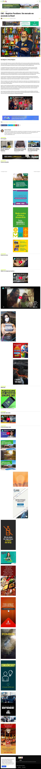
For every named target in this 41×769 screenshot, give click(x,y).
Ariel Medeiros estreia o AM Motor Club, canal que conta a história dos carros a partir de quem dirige (33, 149)
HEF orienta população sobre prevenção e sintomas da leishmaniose (5, 149)
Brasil (6, 11)
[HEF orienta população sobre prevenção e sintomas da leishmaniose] (7, 144)
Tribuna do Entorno (22, 765)
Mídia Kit (19, 767)
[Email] (18, 125)
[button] (1, 1)
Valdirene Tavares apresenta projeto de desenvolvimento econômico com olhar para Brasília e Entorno (20, 149)
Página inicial (3, 11)
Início (16, 767)
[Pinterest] (16, 125)
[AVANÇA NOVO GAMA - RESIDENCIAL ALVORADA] (20, 181)
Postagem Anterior (4, 171)
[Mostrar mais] (20, 125)
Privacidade (24, 767)
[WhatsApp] (14, 125)
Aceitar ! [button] (4, 766)
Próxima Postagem (37, 171)
